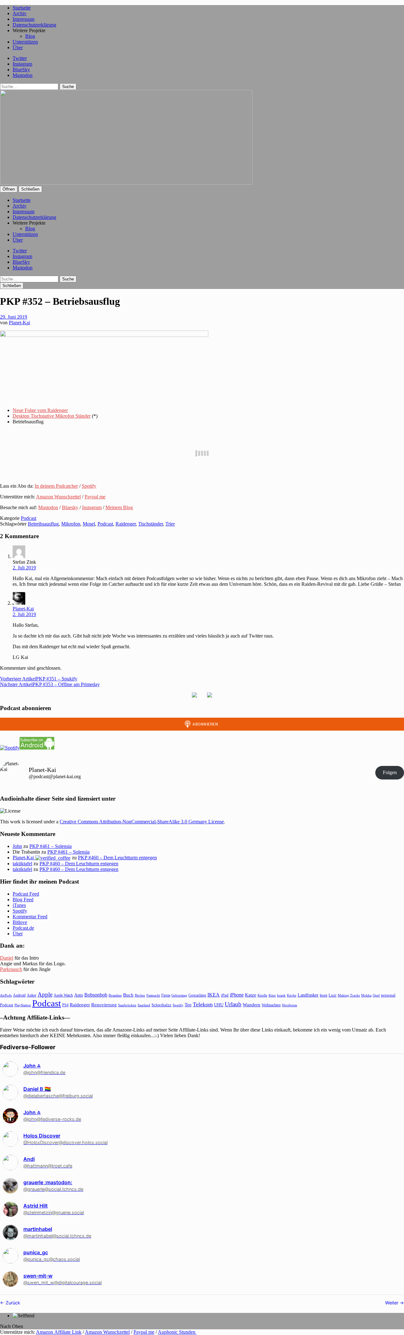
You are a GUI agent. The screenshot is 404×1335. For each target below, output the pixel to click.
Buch (128, 994)
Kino (272, 995)
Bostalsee (115, 995)
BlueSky (21, 69)
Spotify (89, 486)
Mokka (366, 995)
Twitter (20, 58)
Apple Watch (63, 995)
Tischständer (150, 523)
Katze (250, 994)
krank (281, 995)
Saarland (144, 1005)
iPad (225, 995)
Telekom (203, 1004)
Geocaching (197, 995)
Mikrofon (70, 523)
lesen (323, 995)
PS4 (65, 1005)
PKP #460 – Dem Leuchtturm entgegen (117, 857)
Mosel (89, 523)
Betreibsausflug (43, 523)
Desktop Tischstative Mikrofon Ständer (52, 416)
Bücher (140, 995)
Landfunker (308, 994)
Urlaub (233, 1004)
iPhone (237, 994)
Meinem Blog (119, 507)
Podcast (28, 518)
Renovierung (104, 1004)
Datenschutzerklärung (34, 24)
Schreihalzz (161, 1005)
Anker (31, 995)
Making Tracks (349, 995)
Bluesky (70, 507)
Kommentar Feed (30, 916)
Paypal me (95, 496)
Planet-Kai (19, 322)
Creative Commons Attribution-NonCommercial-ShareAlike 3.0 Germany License (142, 821)
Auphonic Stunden (177, 1332)
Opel (376, 995)
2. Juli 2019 (24, 567)
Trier (170, 523)
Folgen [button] (390, 772)
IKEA (213, 994)
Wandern (251, 1004)
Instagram (22, 64)
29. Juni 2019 (13, 317)
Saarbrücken (127, 1005)
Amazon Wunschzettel (58, 496)
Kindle (262, 995)
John (17, 846)
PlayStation (23, 1005)
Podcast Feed (26, 894)
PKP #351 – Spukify (38, 678)
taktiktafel (22, 863)
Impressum (23, 19)
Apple (45, 994)
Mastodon (23, 75)
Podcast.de (23, 928)
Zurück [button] (12, 1302)
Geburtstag (179, 995)
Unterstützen (25, 41)
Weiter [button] (392, 1302)
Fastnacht (153, 995)
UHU (218, 1005)
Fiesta (165, 995)
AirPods (6, 995)
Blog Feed (23, 899)
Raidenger (126, 523)
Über (18, 47)
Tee (188, 1004)
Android (19, 995)
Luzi (332, 995)
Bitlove (20, 922)
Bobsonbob (95, 994)
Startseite (22, 7)
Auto (78, 995)
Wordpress (289, 1005)
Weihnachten (271, 1005)
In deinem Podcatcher (56, 486)
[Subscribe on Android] (37, 747)
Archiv (20, 13)
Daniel (6, 958)
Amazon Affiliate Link (58, 1332)
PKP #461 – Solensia (50, 846)
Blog (30, 36)
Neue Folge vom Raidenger (40, 410)
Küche (291, 995)
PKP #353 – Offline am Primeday (50, 684)
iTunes (19, 905)
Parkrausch (11, 969)
